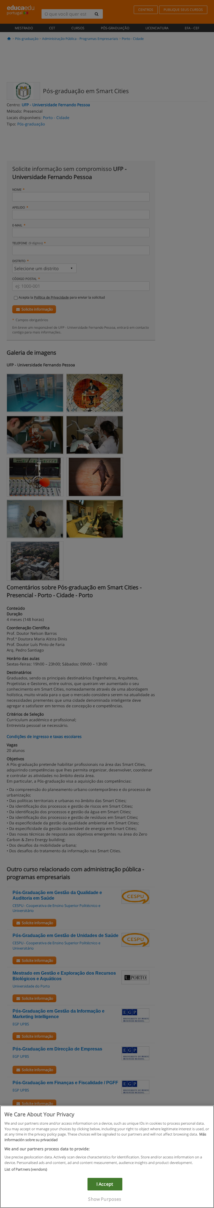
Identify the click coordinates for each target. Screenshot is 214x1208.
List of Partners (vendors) (25, 1169)
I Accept (104, 1184)
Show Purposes (104, 1199)
